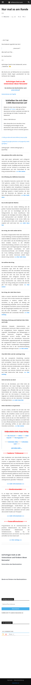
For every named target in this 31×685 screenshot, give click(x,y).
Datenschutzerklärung (19, 680)
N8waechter (6, 16)
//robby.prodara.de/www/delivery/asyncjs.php (14, 137)
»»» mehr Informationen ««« (15, 516)
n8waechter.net (15, 683)
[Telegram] (8, 548)
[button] (2, 2)
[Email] (15, 548)
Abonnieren (15, 609)
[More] (19, 548)
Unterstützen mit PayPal (9, 94)
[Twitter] (11, 548)
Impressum (9, 680)
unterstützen (15, 90)
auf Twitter (13, 109)
